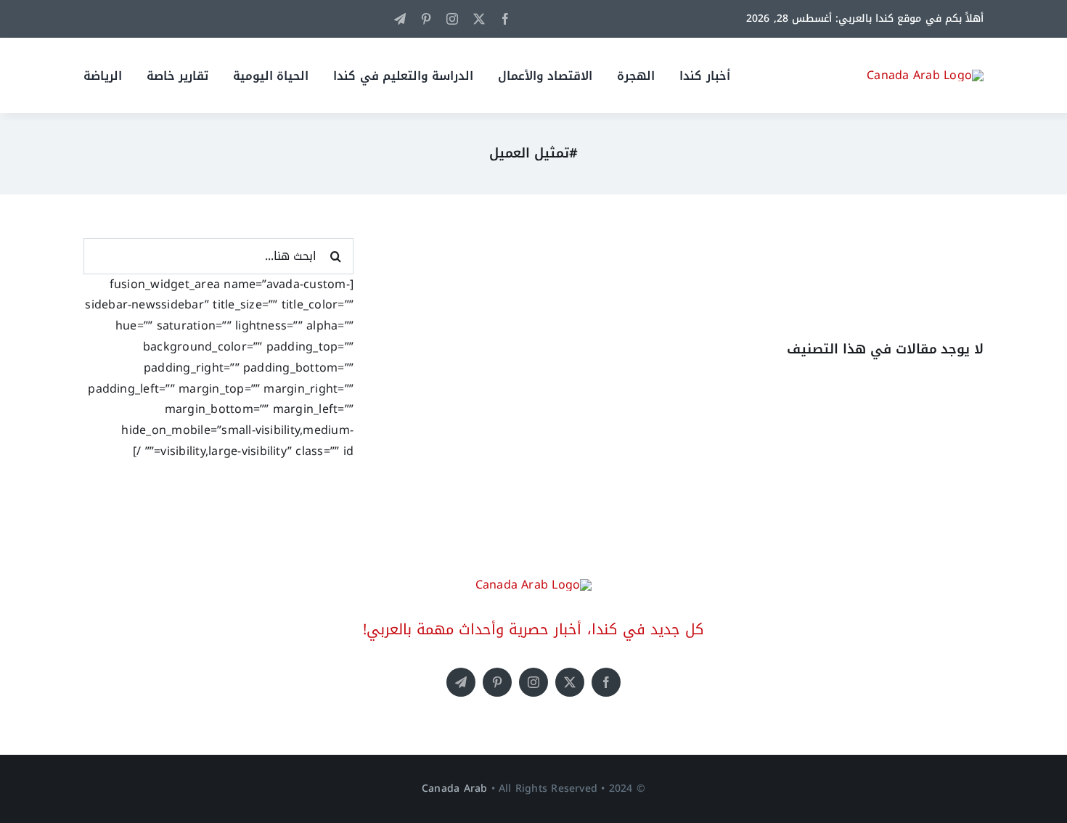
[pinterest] (426, 19)
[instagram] (452, 19)
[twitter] (479, 19)
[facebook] (505, 19)
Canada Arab (454, 788)
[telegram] (400, 19)
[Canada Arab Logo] (925, 75)
